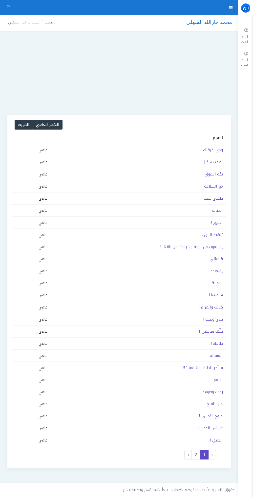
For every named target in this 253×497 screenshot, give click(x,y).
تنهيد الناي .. (212, 234)
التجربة (217, 283)
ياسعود (217, 271)
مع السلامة (213, 186)
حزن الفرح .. (213, 404)
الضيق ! (216, 440)
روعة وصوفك (212, 392)
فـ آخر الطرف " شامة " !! (203, 367)
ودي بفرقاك (213, 150)
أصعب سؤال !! (211, 162)
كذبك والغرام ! (211, 307)
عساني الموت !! (210, 428)
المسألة (216, 355)
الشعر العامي (47, 124)
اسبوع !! (217, 222)
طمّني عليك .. (212, 198)
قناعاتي (216, 259)
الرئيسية (50, 22)
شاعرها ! (216, 295)
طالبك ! (217, 343)
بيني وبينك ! (213, 319)
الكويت (23, 124)
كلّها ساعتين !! (211, 331)
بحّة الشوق (214, 174)
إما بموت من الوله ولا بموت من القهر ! (191, 246)
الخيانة (217, 210)
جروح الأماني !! (211, 416)
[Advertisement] (119, 72)
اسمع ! (217, 379)
